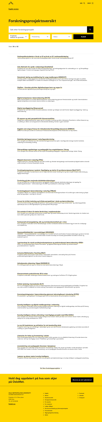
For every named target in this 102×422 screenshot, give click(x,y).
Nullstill (83, 37)
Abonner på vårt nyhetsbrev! (82, 380)
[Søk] (84, 3)
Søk (81, 3)
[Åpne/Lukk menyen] (92, 3)
